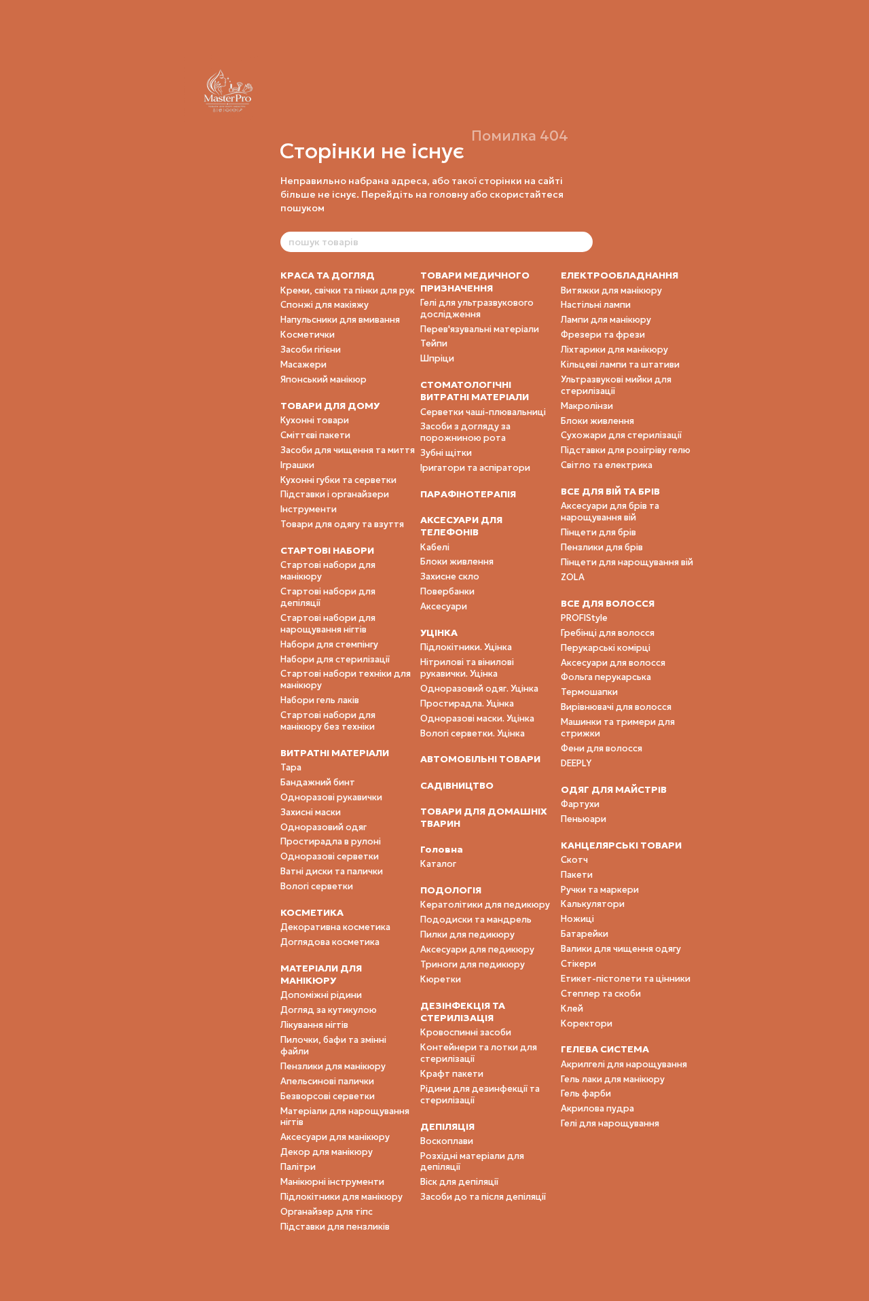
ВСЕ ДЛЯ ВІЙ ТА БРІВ (610, 491)
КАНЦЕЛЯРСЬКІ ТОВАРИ (621, 845)
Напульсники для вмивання (340, 319)
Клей (572, 1008)
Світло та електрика (606, 465)
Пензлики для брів (602, 547)
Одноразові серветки (329, 856)
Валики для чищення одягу (621, 949)
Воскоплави (446, 1141)
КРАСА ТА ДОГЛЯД (327, 275)
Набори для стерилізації (335, 659)
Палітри (298, 1167)
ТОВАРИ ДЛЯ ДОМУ (330, 405)
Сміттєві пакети (315, 435)
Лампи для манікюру (606, 319)
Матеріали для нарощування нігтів (344, 1116)
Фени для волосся (601, 748)
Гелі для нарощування (610, 1123)
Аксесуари (443, 606)
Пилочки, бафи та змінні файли (333, 1045)
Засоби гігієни (310, 349)
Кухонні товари (314, 420)
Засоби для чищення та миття (347, 450)
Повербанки (447, 591)
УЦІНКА (439, 632)
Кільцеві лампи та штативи (620, 364)
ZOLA (573, 577)
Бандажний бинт (317, 782)
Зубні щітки (446, 453)
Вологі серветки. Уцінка (472, 733)
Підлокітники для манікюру (341, 1196)
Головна (441, 849)
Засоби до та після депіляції (483, 1196)
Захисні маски (310, 812)
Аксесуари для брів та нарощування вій (610, 511)
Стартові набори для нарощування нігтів (327, 623)
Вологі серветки (316, 886)
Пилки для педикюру (467, 934)
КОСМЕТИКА (312, 912)
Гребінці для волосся (607, 633)
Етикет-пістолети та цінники (625, 978)
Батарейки (584, 934)
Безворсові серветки (327, 1096)
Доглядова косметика (330, 942)
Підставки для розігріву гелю (625, 450)
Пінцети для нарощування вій (627, 562)
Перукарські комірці (605, 648)
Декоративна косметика (335, 927)
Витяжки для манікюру (611, 290)
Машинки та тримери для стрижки (618, 727)
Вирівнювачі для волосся (616, 707)
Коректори (586, 1023)
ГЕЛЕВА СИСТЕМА (605, 1049)
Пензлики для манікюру (333, 1066)
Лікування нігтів (314, 1025)
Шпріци (437, 358)
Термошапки (589, 692)
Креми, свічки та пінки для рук (347, 290)
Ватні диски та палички (331, 871)
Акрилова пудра (597, 1108)
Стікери (578, 963)
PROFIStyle (584, 618)
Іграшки (297, 465)
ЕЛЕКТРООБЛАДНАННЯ (619, 275)
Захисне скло (449, 576)
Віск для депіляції (459, 1182)
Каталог (438, 864)
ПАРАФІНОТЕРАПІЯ (468, 494)
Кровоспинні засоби (465, 1032)
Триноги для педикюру (472, 964)
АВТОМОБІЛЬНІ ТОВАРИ (480, 759)
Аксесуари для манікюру (335, 1137)
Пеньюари (583, 819)
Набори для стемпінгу (329, 644)
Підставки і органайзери (334, 494)
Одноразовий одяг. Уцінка (479, 688)
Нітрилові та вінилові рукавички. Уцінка (467, 667)
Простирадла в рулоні (330, 841)
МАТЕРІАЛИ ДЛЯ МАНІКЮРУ (321, 974)
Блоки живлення (457, 561)
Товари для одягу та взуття (342, 524)
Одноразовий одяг (323, 827)
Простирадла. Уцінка (467, 703)
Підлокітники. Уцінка (466, 647)
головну (448, 194)
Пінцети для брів (598, 532)
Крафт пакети (451, 1074)
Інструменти (308, 509)
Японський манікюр (323, 379)
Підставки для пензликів (335, 1226)
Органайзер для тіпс (326, 1211)
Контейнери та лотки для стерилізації (478, 1053)
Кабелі (434, 547)
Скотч (574, 860)
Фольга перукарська (606, 677)
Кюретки (440, 979)
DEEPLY (576, 763)
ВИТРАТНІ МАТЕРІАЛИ (334, 753)
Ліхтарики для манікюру (614, 349)
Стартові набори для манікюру (327, 570)
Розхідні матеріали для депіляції (472, 1161)
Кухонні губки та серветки (338, 480)
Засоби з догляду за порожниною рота (465, 432)
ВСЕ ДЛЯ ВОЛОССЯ (607, 603)
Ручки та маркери (600, 889)
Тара (290, 767)
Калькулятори (593, 904)
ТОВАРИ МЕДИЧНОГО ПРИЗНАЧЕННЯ (475, 281)
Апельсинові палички (327, 1081)
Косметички (307, 334)
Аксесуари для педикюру (477, 949)
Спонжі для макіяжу (324, 304)
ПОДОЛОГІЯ (450, 890)
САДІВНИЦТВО (457, 785)
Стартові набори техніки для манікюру (345, 679)
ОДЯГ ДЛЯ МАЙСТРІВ (614, 789)
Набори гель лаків (319, 700)
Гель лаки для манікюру (613, 1079)
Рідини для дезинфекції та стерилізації (480, 1094)
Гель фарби (586, 1093)
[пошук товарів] (582, 242)
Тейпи (433, 343)
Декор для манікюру (326, 1152)
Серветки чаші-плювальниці (483, 412)
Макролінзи (587, 406)
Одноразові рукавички (331, 797)
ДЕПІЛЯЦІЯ (447, 1126)
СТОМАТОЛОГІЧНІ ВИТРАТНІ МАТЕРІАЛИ (474, 390)
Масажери (303, 364)
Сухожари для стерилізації (621, 435)
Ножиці (577, 919)
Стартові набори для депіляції (327, 597)
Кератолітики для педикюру (485, 904)
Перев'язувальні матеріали (479, 329)
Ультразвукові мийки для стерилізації (616, 385)
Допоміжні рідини (321, 995)
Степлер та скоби (601, 993)
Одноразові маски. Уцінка (477, 718)
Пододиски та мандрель (476, 919)
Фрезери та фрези (603, 334)
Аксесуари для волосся (613, 663)
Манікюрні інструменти (332, 1182)
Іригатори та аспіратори (475, 468)
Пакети (577, 874)
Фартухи (580, 804)
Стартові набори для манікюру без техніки (327, 720)
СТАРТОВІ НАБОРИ (327, 550)
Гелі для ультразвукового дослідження (477, 308)
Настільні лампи (596, 304)
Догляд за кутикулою (328, 1010)
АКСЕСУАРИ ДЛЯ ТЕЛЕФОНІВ (461, 526)
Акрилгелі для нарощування (624, 1064)
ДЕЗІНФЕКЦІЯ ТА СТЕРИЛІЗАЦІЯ (462, 1011)
